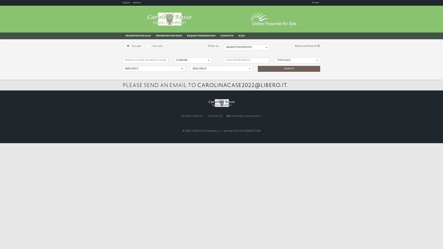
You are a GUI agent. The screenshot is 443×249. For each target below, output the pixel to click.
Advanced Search (306, 46)
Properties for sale (138, 36)
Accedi (315, 3)
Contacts (226, 36)
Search (289, 69)
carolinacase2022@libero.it (242, 85)
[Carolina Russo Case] (221, 103)
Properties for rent (169, 36)
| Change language (243, 116)
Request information (201, 36)
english (126, 3)
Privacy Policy (192, 116)
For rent (157, 46)
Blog (241, 36)
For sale (136, 46)
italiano (137, 3)
